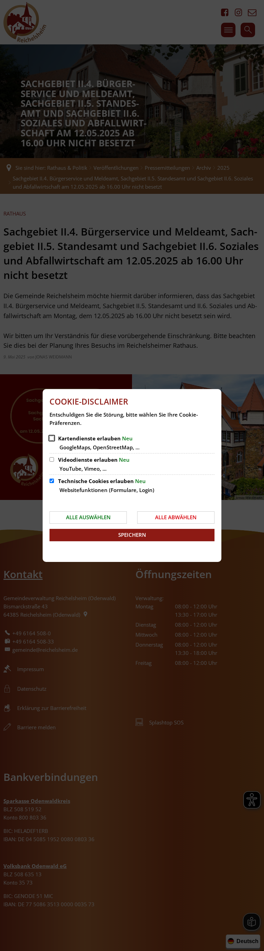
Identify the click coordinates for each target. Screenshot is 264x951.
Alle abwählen (176, 517)
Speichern (132, 534)
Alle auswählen (88, 517)
